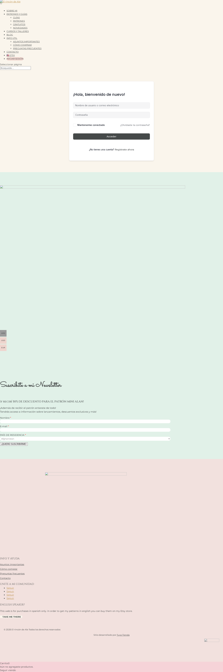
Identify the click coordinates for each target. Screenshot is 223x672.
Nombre (5, 417)
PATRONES (19, 21)
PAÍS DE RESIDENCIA (12, 435)
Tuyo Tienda (123, 635)
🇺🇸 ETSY (11, 55)
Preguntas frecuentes (12, 573)
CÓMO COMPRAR (22, 45)
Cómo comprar (8, 569)
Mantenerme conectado (91, 125)
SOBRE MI (12, 10)
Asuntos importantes (12, 564)
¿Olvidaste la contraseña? (135, 125)
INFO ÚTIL (12, 38)
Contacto (5, 578)
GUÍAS (16, 17)
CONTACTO (13, 52)
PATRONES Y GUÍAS (17, 14)
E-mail (4, 426)
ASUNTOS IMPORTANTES (26, 41)
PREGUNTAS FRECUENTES (27, 48)
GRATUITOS (19, 24)
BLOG (10, 34)
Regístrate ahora (124, 149)
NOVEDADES (20, 27)
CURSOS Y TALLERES (18, 31)
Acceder (111, 136)
